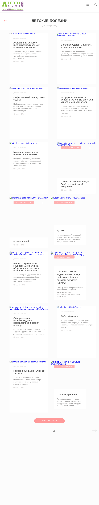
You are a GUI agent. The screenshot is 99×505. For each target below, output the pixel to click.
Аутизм (60, 230)
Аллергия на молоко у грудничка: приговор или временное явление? (26, 45)
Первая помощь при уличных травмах (29, 372)
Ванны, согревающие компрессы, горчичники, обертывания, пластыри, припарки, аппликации (26, 267)
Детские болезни (19, 38)
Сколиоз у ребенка (67, 394)
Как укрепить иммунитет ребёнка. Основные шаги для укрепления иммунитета (77, 99)
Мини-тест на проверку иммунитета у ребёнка (25, 153)
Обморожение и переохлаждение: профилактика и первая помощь (26, 321)
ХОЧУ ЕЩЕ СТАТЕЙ (49, 421)
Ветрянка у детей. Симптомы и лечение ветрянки (76, 46)
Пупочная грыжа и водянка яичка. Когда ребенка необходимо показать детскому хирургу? (68, 277)
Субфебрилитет (69, 316)
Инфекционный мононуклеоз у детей (29, 98)
